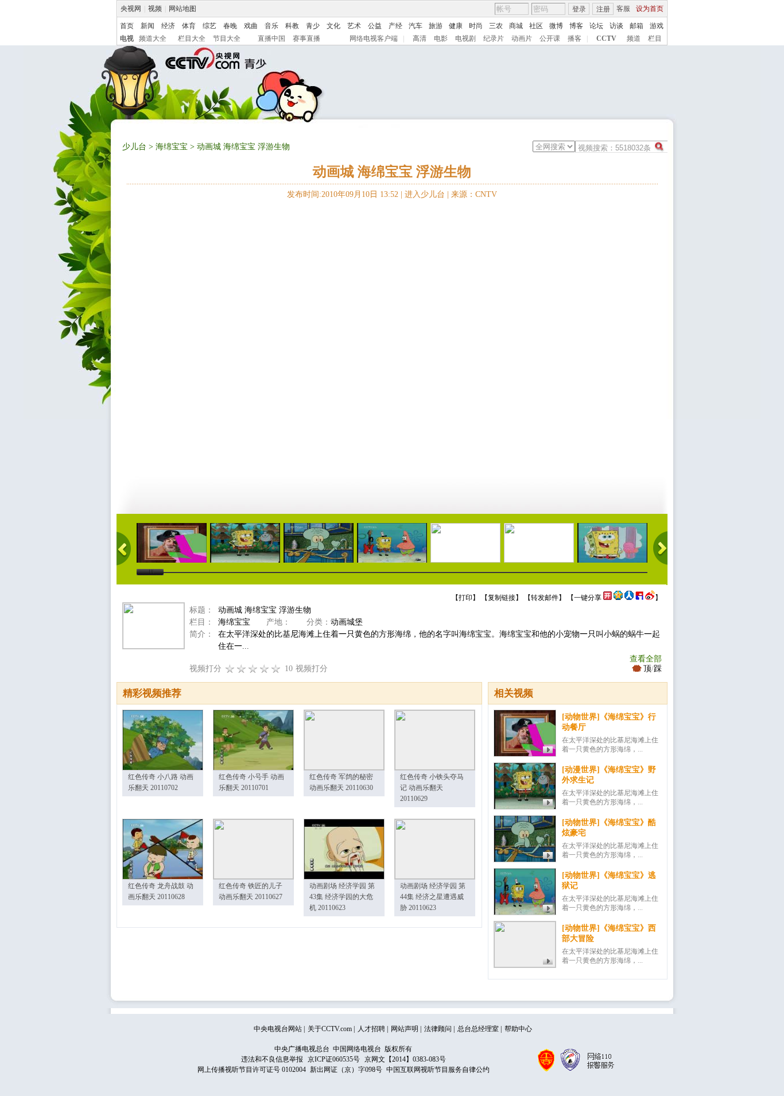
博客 (576, 26)
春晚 (230, 26)
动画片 (521, 38)
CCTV (606, 38)
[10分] (276, 668)
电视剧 (465, 38)
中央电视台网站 (278, 1029)
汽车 (415, 26)
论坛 (596, 26)
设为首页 (649, 9)
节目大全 (226, 38)
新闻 (147, 26)
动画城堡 (347, 622)
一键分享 (587, 598)
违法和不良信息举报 (272, 1059)
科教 (292, 26)
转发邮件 (544, 598)
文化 (333, 26)
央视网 (131, 9)
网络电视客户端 (374, 38)
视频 (155, 9)
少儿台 (134, 146)
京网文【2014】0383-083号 (405, 1059)
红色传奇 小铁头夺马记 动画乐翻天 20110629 (432, 788)
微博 (556, 26)
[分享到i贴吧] (639, 598)
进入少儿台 (425, 194)
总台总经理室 (478, 1029)
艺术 (354, 26)
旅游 (436, 26)
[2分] (230, 668)
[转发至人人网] (629, 598)
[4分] (241, 668)
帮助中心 (518, 1029)
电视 (127, 38)
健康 (456, 26)
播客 (574, 38)
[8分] (264, 668)
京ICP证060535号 (334, 1059)
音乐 (271, 26)
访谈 (616, 26)
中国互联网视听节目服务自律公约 (438, 1070)
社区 (536, 26)
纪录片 (493, 38)
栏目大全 (191, 38)
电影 (441, 38)
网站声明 (404, 1029)
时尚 (476, 26)
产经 (395, 26)
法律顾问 (438, 1029)
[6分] (253, 668)
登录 (579, 9)
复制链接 (501, 598)
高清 (419, 38)
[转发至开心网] (607, 598)
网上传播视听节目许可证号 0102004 (251, 1070)
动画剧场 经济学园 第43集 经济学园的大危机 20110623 (342, 897)
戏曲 (251, 26)
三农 (496, 26)
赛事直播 (306, 38)
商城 (516, 26)
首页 (127, 26)
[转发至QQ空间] (618, 598)
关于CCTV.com (330, 1029)
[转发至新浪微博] (650, 598)
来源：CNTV (474, 194)
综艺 (209, 26)
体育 (189, 26)
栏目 (655, 38)
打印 (465, 598)
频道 (634, 38)
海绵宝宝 (172, 146)
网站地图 (182, 9)
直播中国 (271, 38)
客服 (623, 9)
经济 (168, 26)
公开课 (550, 38)
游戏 (656, 26)
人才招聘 (371, 1029)
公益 (375, 26)
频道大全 (152, 38)
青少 (313, 26)
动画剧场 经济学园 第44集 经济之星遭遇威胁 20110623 (432, 897)
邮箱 (636, 26)
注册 (603, 9)
